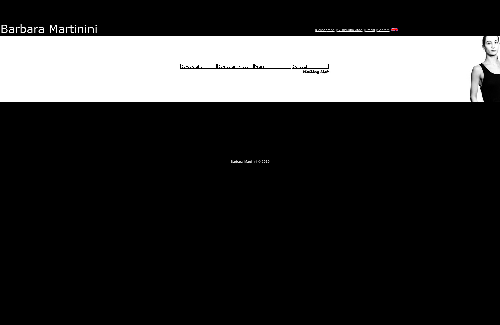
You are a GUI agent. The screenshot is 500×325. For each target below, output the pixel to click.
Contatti (383, 30)
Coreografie (325, 30)
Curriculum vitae (349, 30)
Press (369, 30)
